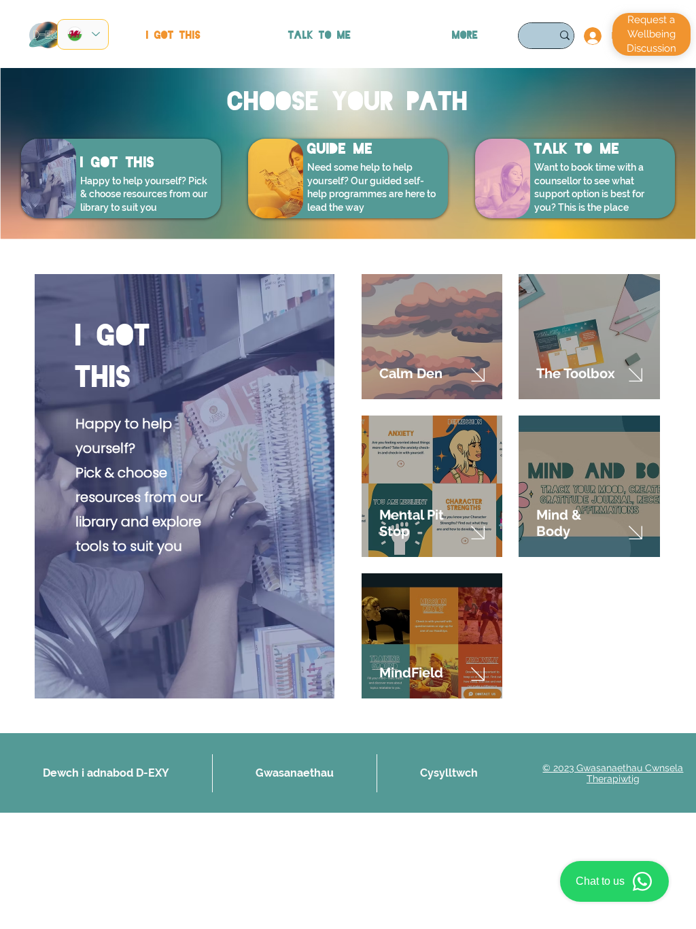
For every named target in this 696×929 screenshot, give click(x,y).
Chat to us (600, 881)
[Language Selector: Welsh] (83, 34)
